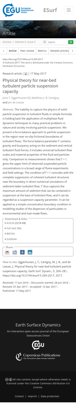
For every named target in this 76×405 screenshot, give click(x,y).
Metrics (42, 50)
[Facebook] (22, 252)
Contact (19, 396)
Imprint (32, 396)
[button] (44, 42)
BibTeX (11, 233)
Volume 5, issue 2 (25, 42)
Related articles (59, 50)
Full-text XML (14, 228)
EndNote (12, 239)
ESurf (50, 10)
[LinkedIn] (30, 252)
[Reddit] (14, 252)
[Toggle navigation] (68, 10)
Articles (7, 42)
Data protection (50, 396)
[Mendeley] (7, 252)
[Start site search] (70, 42)
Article (13, 50)
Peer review (27, 50)
